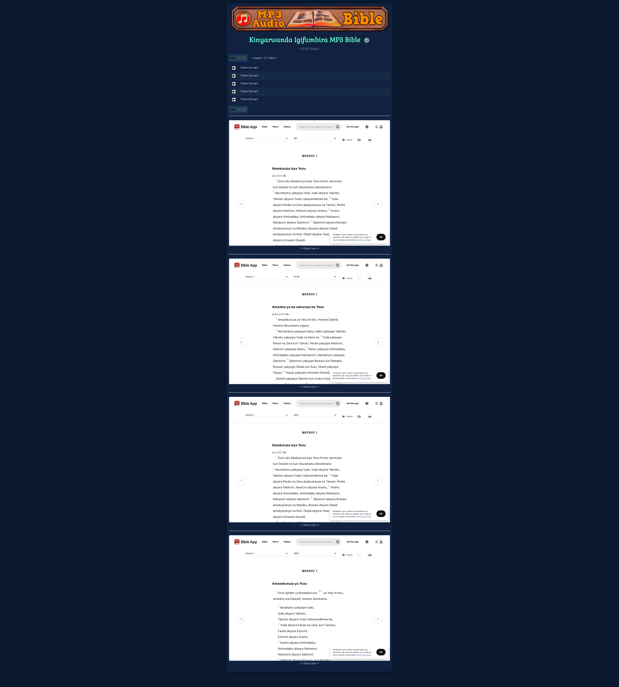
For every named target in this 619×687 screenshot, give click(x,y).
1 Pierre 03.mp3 (249, 83)
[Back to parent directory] (238, 58)
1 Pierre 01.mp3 (249, 67)
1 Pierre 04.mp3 (249, 91)
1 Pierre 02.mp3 (249, 75)
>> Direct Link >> (309, 248)
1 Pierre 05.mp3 (249, 99)
